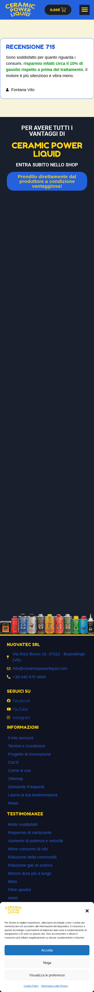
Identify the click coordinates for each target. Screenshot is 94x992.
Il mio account (20, 738)
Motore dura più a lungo (29, 873)
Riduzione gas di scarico (30, 865)
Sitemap (15, 778)
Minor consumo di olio (28, 849)
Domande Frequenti (26, 787)
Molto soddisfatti (23, 824)
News (13, 803)
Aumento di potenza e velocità (35, 841)
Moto (12, 881)
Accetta (47, 950)
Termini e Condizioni (26, 746)
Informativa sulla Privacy (54, 986)
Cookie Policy (31, 986)
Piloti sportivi (19, 889)
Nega (47, 963)
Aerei (13, 898)
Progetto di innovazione (29, 754)
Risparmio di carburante (30, 832)
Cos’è (13, 762)
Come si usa (19, 770)
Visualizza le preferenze (47, 975)
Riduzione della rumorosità (32, 857)
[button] (87, 911)
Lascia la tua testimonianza (32, 795)
